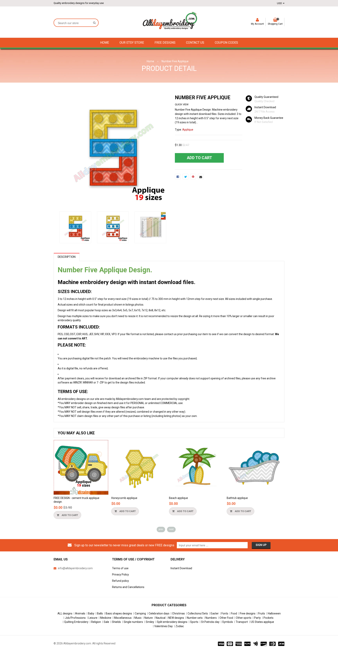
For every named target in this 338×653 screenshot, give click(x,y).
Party (257, 617)
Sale (106, 621)
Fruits (261, 613)
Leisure (92, 617)
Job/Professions (75, 617)
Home (150, 61)
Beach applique (178, 498)
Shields (116, 621)
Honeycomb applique (124, 498)
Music (138, 617)
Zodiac (179, 626)
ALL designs (65, 613)
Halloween (274, 613)
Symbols (227, 621)
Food (234, 613)
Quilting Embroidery (76, 621)
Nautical (160, 617)
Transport (242, 621)
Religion (96, 621)
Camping (140, 613)
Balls (100, 613)
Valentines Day (163, 626)
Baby (91, 613)
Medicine (105, 617)
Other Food (226, 617)
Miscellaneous (123, 617)
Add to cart (69, 515)
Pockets (268, 617)
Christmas (178, 613)
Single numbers (133, 621)
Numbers (211, 617)
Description (67, 257)
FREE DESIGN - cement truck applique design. (76, 499)
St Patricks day (210, 621)
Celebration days (159, 613)
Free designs (247, 613)
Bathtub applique (237, 498)
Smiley (150, 621)
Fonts (224, 613)
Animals (80, 613)
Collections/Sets (198, 613)
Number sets (195, 617)
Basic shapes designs (119, 613)
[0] (178, 176)
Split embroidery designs (172, 621)
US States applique (262, 621)
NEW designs (176, 617)
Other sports (243, 617)
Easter (215, 613)
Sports (194, 621)
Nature (148, 617)
